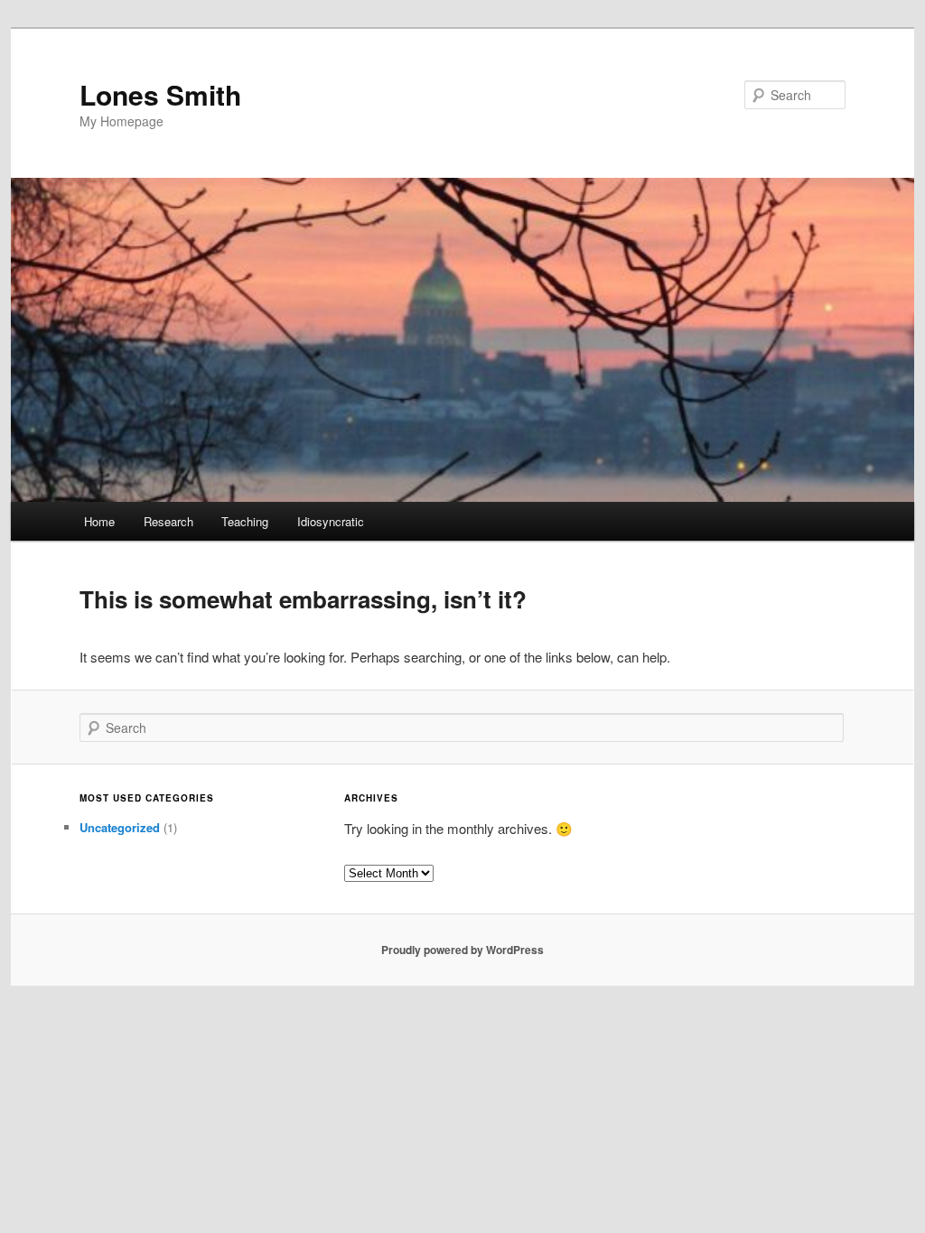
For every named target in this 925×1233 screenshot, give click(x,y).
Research (168, 521)
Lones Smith (160, 94)
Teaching (244, 521)
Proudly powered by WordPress (462, 949)
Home (99, 521)
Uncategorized (119, 827)
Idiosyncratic (330, 521)
